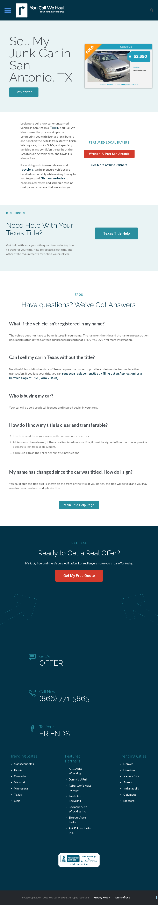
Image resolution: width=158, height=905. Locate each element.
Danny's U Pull (78, 779)
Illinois (18, 770)
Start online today (53, 178)
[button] (23, 92)
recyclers (27, 169)
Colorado (20, 776)
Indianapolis (131, 788)
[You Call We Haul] (82, 10)
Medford (129, 800)
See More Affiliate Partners (109, 165)
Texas (54, 127)
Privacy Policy (102, 897)
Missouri (19, 782)
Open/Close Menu (7, 10)
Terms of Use (122, 897)
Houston (129, 770)
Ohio (17, 800)
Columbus (129, 794)
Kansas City (131, 776)
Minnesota (21, 788)
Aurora (127, 782)
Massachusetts (24, 764)
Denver (128, 764)
